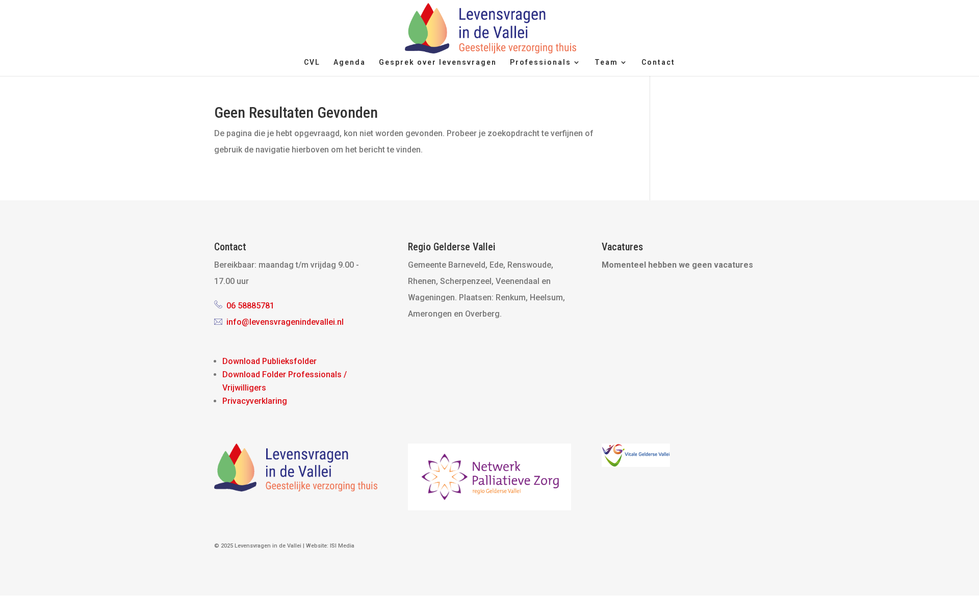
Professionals (540, 62)
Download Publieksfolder (269, 361)
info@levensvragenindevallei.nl (285, 322)
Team (606, 62)
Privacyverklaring (254, 401)
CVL (312, 62)
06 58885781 (250, 305)
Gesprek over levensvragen (438, 62)
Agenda (349, 62)
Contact (658, 62)
